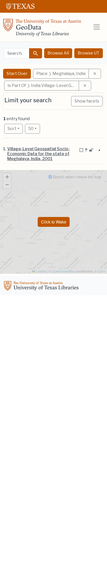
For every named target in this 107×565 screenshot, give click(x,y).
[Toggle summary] (99, 150)
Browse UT (88, 53)
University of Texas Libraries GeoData (42, 29)
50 (34, 128)
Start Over (17, 73)
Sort (12, 128)
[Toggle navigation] (96, 27)
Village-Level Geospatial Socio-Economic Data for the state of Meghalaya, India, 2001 (38, 153)
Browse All (58, 53)
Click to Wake (53, 222)
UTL (42, 286)
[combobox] (16, 53)
